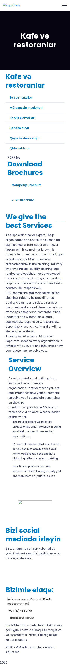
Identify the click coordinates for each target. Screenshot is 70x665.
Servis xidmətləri (22, 118)
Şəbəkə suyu (19, 128)
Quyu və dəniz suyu (24, 138)
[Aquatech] (11, 5)
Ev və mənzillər (21, 97)
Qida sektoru (19, 148)
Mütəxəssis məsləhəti (26, 108)
